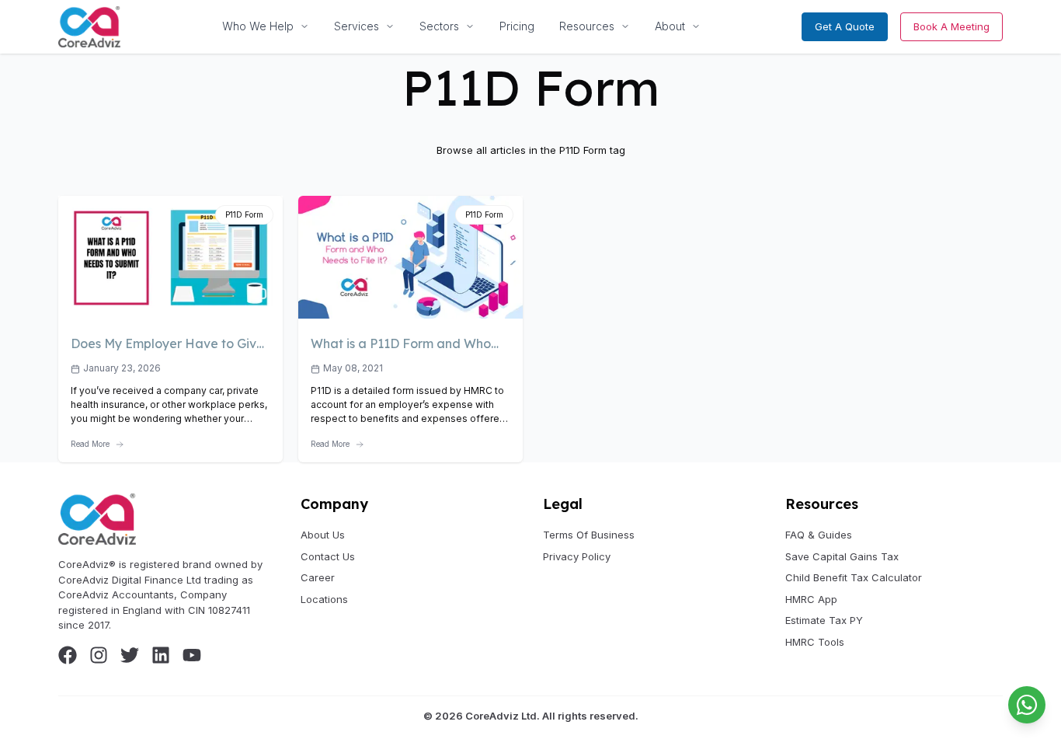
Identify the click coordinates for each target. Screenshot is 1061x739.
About (670, 26)
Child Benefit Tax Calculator (853, 577)
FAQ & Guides (818, 534)
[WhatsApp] (1026, 704)
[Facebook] (67, 655)
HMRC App (811, 599)
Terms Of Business (589, 534)
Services (356, 26)
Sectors (439, 26)
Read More (90, 443)
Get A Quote (845, 26)
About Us (323, 534)
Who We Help (258, 26)
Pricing (516, 26)
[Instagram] (98, 655)
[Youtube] (192, 655)
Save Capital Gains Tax (842, 556)
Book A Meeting (951, 26)
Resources (586, 26)
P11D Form (244, 214)
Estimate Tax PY (824, 620)
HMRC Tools (814, 642)
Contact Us (328, 556)
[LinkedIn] (160, 655)
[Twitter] (129, 655)
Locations (324, 599)
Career (318, 577)
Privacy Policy (577, 556)
